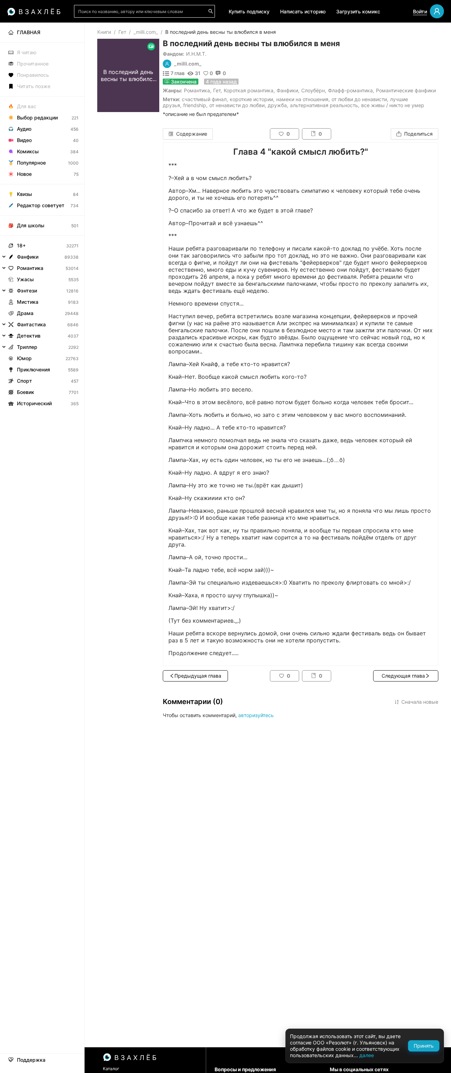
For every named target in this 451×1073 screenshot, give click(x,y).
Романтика (197, 90)
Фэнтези (27, 291)
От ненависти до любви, (237, 105)
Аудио (24, 129)
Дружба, (278, 105)
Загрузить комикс (358, 11)
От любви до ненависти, (360, 99)
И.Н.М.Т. (196, 54)
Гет (122, 32)
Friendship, (195, 105)
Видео (24, 140)
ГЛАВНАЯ (28, 32)
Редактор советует (40, 205)
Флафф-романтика (350, 90)
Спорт (24, 381)
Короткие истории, (252, 99)
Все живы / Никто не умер (392, 105)
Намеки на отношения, (303, 99)
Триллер (27, 347)
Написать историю (303, 11)
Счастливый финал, (205, 99)
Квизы (24, 194)
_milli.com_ (146, 32)
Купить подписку (249, 11)
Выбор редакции (37, 118)
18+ (21, 245)
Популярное (31, 163)
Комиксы (28, 151)
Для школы (30, 225)
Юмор (24, 358)
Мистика (27, 302)
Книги (104, 32)
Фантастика (31, 324)
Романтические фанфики (406, 90)
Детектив (29, 336)
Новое (24, 174)
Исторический (34, 403)
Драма (25, 313)
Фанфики (287, 90)
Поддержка (31, 1060)
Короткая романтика (248, 90)
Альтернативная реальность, (324, 105)
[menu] (42, 216)
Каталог (111, 1068)
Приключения (33, 369)
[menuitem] (42, 32)
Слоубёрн (313, 90)
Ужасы (25, 279)
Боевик (25, 392)
